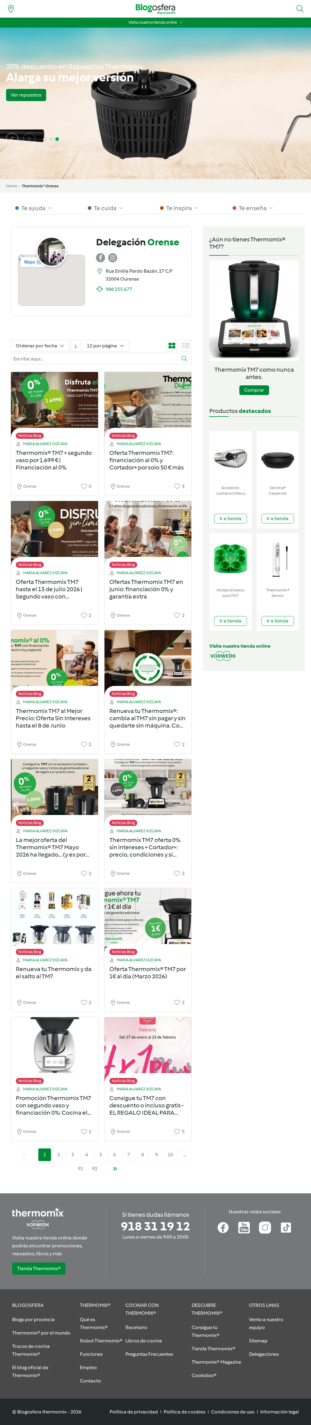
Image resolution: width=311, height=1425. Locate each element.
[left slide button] (12, 139)
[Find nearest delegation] (11, 9)
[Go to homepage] (155, 9)
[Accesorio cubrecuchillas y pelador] (230, 457)
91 (81, 1168)
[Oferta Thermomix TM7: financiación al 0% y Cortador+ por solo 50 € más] (148, 407)
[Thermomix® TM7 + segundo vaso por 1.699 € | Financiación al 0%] (54, 407)
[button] (300, 9)
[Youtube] (244, 1228)
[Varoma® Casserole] (277, 457)
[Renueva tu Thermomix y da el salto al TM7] (54, 923)
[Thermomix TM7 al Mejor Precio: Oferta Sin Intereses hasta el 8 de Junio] (54, 665)
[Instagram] (265, 1228)
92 (94, 1168)
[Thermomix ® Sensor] (277, 559)
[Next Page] (115, 1168)
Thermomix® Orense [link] (40, 186)
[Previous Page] (24, 1154)
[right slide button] (29, 139)
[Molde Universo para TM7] (230, 559)
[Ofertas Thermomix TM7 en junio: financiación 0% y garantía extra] (148, 536)
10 (170, 1154)
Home (11, 186)
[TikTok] (286, 1228)
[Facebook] (223, 1228)
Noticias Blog (29, 435)
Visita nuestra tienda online (152, 22)
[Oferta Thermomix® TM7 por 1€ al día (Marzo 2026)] (148, 923)
